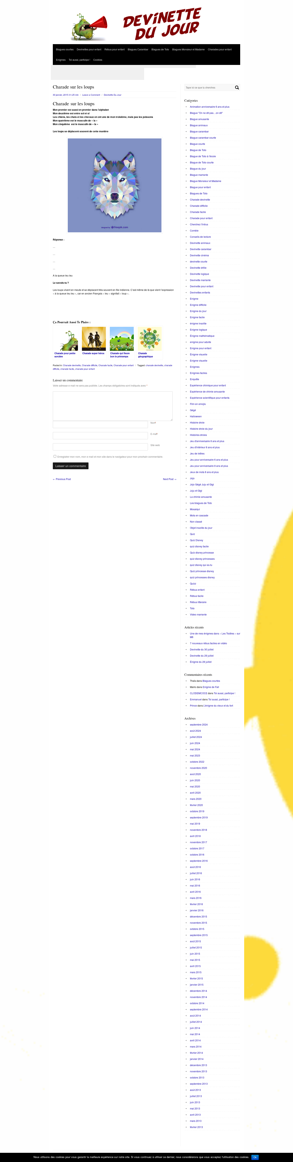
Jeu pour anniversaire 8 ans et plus (209, 465)
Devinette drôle (198, 267)
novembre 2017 (198, 842)
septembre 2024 (199, 724)
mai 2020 (195, 786)
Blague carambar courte (203, 137)
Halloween (196, 416)
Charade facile (105, 365)
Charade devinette (72, 365)
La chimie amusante (201, 496)
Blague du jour (198, 168)
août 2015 (195, 941)
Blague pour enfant (200, 187)
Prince (193, 705)
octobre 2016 (197, 854)
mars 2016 (196, 898)
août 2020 (195, 774)
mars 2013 (196, 1120)
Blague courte (197, 143)
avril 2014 (195, 1040)
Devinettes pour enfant (89, 49)
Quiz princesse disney (202, 571)
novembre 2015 (198, 922)
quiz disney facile (199, 546)
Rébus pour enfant (114, 49)
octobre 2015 (197, 928)
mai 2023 (195, 755)
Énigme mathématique (202, 335)
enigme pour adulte (200, 342)
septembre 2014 (199, 1009)
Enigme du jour (198, 311)
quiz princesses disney (202, 577)
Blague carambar (199, 131)
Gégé (193, 410)
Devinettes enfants (200, 292)
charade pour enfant (85, 368)
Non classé (196, 521)
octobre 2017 (197, 848)
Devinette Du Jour (112, 94)
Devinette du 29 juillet (201, 655)
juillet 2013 (196, 1096)
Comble (194, 230)
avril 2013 (195, 1114)
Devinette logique (199, 273)
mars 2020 (196, 798)
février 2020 (196, 805)
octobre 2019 (197, 811)
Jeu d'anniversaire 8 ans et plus (207, 441)
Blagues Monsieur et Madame (188, 49)
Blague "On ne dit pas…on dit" (206, 112)
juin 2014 (195, 1028)
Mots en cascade (199, 515)
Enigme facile (197, 317)
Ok (255, 1157)
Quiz (192, 534)
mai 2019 (195, 823)
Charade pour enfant (124, 365)
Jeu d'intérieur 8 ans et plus (205, 447)
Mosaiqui (195, 509)
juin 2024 (195, 743)
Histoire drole (197, 422)
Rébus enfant (197, 589)
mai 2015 (195, 959)
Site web (155, 445)
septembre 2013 (199, 1083)
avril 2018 (195, 836)
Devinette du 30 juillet (201, 649)
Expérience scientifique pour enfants (209, 397)
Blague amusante (199, 119)
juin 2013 (195, 1102)
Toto (192, 608)
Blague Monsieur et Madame (205, 181)
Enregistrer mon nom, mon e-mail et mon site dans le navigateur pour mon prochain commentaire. (110, 456)
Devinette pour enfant (201, 286)
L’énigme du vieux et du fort (218, 705)
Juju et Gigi (196, 490)
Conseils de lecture (200, 236)
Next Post (169, 479)
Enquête (194, 379)
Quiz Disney (196, 540)
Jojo (192, 478)
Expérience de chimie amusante (207, 391)
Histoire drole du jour (201, 428)
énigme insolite (198, 323)
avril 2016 (195, 891)
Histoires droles (198, 434)
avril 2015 (195, 966)
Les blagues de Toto (201, 503)
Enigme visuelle (198, 360)
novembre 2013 (198, 1071)
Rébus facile (197, 595)
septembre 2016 (199, 860)
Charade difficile (89, 365)
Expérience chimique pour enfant (208, 385)
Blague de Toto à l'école (203, 156)
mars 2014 (196, 1046)
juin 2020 (195, 780)
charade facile (67, 368)
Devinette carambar (200, 249)
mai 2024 (195, 749)
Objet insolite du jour (201, 527)
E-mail (153, 433)
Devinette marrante (200, 280)
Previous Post (62, 479)
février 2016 (196, 904)
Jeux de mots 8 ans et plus (204, 472)
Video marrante (198, 614)
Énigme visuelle (198, 354)
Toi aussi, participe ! (79, 59)
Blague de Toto (198, 150)
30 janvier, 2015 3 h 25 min (66, 94)
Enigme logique (198, 329)
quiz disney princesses (202, 558)
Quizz (193, 583)
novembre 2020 (198, 767)
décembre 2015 (198, 916)
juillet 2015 (196, 947)
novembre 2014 (198, 997)
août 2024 (195, 730)
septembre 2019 (199, 817)
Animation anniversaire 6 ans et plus (209, 106)
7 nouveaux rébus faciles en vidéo (208, 643)
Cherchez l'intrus (199, 224)
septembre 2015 (199, 935)
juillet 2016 (196, 873)
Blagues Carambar (138, 49)
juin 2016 (195, 879)
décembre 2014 (198, 990)
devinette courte (198, 261)
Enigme (194, 298)
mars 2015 (196, 972)
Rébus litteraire (198, 602)
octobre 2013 (197, 1077)
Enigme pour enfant (200, 348)
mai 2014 (195, 1034)
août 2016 (195, 867)
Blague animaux (199, 125)
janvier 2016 (197, 910)
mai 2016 (195, 885)
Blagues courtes (65, 49)
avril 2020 (195, 792)
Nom (153, 422)
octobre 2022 (197, 761)
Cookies (97, 59)
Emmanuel (196, 699)
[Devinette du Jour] (146, 43)
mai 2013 (195, 1108)
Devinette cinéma (199, 255)
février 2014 (196, 1052)
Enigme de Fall (211, 687)
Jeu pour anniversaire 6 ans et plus (209, 459)
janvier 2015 (197, 984)
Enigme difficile (198, 304)
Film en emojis (198, 404)
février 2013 (196, 1127)
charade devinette (154, 365)
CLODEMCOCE (198, 693)
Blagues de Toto (160, 49)
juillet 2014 (196, 1021)
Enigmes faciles (198, 373)
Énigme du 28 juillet (200, 661)
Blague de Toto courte (202, 162)
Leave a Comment (91, 94)
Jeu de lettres (197, 453)
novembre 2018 (198, 829)
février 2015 (196, 978)
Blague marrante (199, 174)
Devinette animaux (200, 243)
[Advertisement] (123, 66)
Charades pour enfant (220, 49)
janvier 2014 (197, 1059)
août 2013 (195, 1089)
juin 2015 (195, 953)
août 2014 (195, 1015)
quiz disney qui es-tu (201, 565)
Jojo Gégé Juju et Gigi (202, 484)
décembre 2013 (198, 1065)
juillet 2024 (196, 737)
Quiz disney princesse (202, 552)
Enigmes (61, 59)
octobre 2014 (197, 1003)
